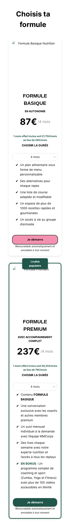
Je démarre (35, 239)
